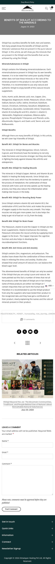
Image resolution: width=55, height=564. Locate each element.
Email (5, 452)
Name (5, 441)
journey (44, 313)
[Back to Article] (27, 343)
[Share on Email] (30, 331)
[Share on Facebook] (19, 331)
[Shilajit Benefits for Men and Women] (40, 343)
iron (37, 313)
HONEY (20, 313)
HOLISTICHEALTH (8, 313)
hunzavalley (30, 313)
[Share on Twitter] (25, 331)
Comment (7, 464)
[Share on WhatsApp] (36, 331)
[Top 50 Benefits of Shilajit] (14, 343)
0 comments (29, 319)
